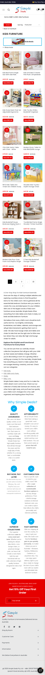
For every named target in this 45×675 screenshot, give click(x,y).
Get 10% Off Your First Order (22, 591)
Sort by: (20, 25)
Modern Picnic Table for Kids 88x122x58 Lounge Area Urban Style (32, 148)
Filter (8, 25)
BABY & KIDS (14, 17)
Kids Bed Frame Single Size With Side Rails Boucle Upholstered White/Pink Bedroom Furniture (10, 74)
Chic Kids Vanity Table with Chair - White (11, 148)
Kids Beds (29, 41)
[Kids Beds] (18, 42)
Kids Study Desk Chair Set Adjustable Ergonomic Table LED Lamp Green (12, 111)
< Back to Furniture (9, 29)
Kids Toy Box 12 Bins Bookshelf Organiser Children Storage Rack (32, 111)
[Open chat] (40, 670)
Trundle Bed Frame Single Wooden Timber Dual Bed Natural (33, 223)
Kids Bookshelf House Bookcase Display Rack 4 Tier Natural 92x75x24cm (12, 223)
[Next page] (22, 286)
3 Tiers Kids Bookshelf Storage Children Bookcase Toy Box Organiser (31, 261)
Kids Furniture (24, 17)
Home (6, 17)
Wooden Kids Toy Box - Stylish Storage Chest (32, 186)
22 (33, 282)
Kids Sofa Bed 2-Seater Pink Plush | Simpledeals (32, 74)
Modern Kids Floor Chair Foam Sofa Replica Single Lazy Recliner (12, 261)
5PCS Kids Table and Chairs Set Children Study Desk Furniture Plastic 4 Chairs (12, 186)
